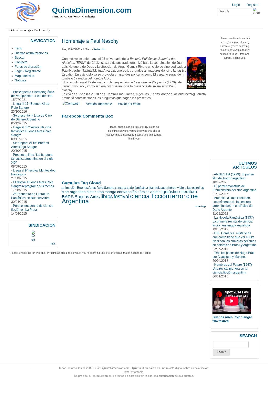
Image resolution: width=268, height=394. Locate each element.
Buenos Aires (87, 196)
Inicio (12, 30)
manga (110, 192)
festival (121, 196)
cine (192, 196)
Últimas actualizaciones (31, 53)
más (53, 243)
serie (130, 187)
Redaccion (99, 49)
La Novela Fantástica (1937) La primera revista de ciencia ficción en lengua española (233, 221)
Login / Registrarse (28, 71)
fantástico (170, 191)
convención (127, 192)
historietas (95, 192)
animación (69, 187)
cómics (143, 192)
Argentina (75, 201)
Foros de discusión (28, 66)
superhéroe (168, 187)
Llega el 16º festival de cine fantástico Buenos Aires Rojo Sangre (31, 131)
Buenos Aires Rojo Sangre (95, 187)
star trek (154, 187)
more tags (200, 206)
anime (155, 192)
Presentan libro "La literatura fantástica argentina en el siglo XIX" (32, 158)
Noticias (20, 80)
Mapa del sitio (24, 76)
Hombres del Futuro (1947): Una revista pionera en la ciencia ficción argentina (232, 268)
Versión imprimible (99, 104)
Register (252, 4)
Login (236, 4)
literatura (188, 191)
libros (107, 196)
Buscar (20, 57)
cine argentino (74, 192)
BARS (68, 196)
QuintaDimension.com (91, 10)
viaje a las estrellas (190, 187)
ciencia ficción (149, 196)
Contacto (21, 62)
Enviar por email (129, 104)
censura (120, 187)
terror (177, 196)
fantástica (141, 187)
